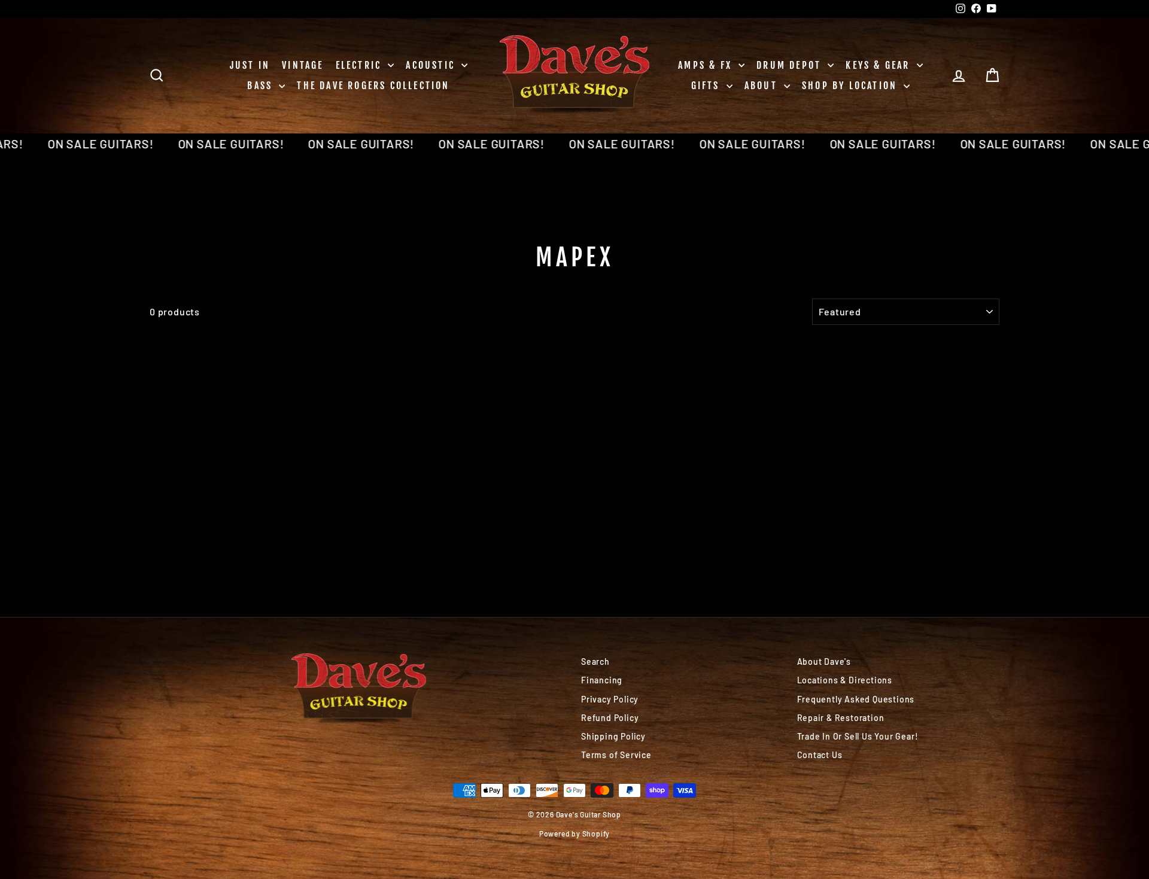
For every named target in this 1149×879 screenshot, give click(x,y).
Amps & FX (706, 65)
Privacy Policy (610, 699)
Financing (601, 680)
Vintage (302, 65)
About (762, 86)
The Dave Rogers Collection (373, 86)
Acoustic (432, 65)
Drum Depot (790, 65)
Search (595, 661)
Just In (250, 65)
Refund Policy (610, 718)
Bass (261, 86)
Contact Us (820, 755)
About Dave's (824, 661)
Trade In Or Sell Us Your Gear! (858, 736)
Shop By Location (851, 86)
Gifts (707, 86)
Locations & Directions (845, 680)
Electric (360, 65)
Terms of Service (616, 755)
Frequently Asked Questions (856, 699)
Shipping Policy (613, 736)
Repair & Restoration (840, 718)
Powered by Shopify (574, 833)
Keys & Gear (879, 65)
